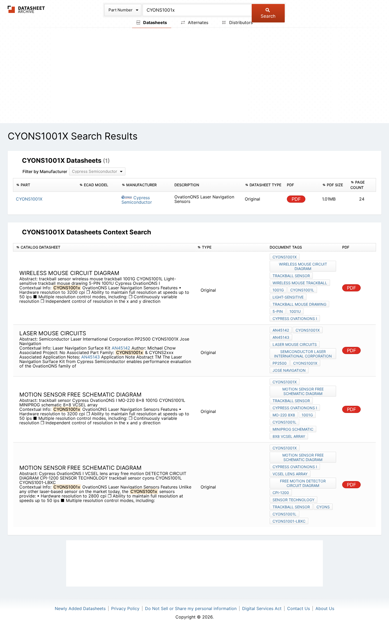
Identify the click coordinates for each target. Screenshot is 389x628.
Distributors (240, 22)
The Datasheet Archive (26, 9)
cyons (323, 507)
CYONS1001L (302, 290)
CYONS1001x (285, 257)
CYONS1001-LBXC (289, 521)
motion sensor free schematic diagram (303, 391)
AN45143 (90, 357)
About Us (324, 608)
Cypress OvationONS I (295, 318)
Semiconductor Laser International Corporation (303, 353)
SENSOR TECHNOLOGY (293, 499)
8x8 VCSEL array (289, 436)
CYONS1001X (305, 363)
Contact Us (298, 608)
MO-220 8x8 (284, 415)
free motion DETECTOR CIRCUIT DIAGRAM (303, 483)
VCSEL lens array (290, 474)
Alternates (197, 22)
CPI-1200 (281, 492)
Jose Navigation (289, 370)
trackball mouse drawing (299, 304)
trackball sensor (291, 275)
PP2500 (280, 363)
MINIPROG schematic (293, 429)
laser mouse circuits (295, 344)
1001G (278, 290)
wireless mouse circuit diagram (303, 266)
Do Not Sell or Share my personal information (191, 608)
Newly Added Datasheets (80, 608)
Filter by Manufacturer (44, 171)
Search (268, 16)
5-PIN (278, 311)
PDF (296, 199)
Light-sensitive (288, 297)
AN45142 (121, 348)
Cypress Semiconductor (136, 200)
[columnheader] (44, 185)
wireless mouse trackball (300, 283)
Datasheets (154, 22)
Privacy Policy (125, 608)
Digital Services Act (262, 608)
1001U (295, 311)
